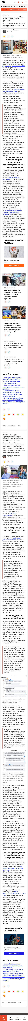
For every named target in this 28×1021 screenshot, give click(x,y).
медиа (19, 1002)
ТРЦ (3, 1002)
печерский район (12, 425)
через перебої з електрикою (11, 178)
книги (3, 425)
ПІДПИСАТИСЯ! (14, 265)
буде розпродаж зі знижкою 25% (13, 66)
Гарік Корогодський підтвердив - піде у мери (14, 893)
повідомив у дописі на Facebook (11, 539)
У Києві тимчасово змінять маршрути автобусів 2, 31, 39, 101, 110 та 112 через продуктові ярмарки (13, 400)
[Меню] (26, 2)
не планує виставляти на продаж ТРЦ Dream (12, 868)
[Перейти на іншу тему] (18, 2)
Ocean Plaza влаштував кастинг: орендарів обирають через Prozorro (12, 966)
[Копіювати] (12, 36)
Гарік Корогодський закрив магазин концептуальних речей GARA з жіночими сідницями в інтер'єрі (13, 977)
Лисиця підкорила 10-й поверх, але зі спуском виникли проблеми (13, 387)
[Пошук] (22, 2)
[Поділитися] (8, 36)
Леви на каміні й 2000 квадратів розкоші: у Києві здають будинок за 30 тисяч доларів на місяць (12, 393)
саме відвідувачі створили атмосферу (13, 90)
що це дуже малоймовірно (9, 514)
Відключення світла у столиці (18, 9)
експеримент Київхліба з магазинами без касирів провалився (12, 212)
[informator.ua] (3, 2)
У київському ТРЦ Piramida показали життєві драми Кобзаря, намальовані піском (12, 971)
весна (19, 425)
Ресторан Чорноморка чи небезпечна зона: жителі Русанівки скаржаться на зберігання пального (12, 380)
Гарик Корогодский (11, 1002)
